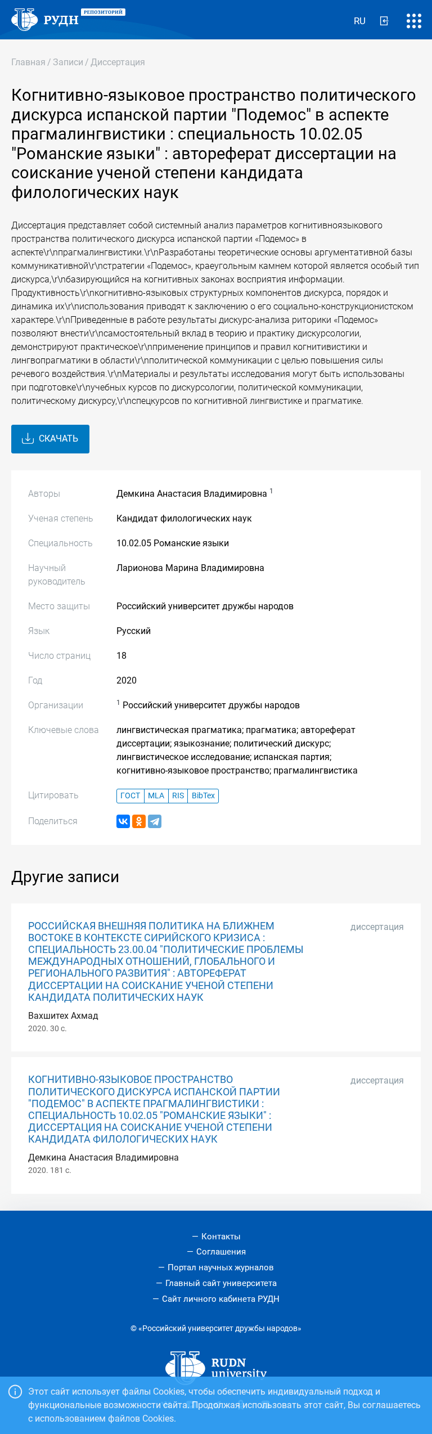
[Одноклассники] (139, 821)
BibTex (203, 796)
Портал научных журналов (221, 1267)
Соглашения (221, 1252)
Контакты (221, 1236)
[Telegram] (154, 821)
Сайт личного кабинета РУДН (221, 1299)
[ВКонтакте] (123, 821)
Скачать (57, 438)
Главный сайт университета (221, 1283)
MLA (156, 796)
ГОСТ (130, 796)
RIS (178, 796)
